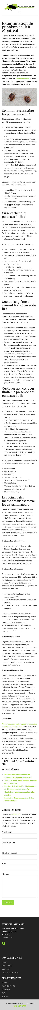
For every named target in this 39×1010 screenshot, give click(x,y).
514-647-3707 (16, 814)
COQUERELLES (8, 986)
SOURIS (5, 996)
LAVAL (4, 962)
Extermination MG (23, 78)
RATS (4, 993)
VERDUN (6, 969)
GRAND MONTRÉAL (10, 973)
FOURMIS (6, 989)
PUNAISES (6, 982)
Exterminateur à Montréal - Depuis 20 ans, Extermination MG (19, 6)
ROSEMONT (7, 966)
